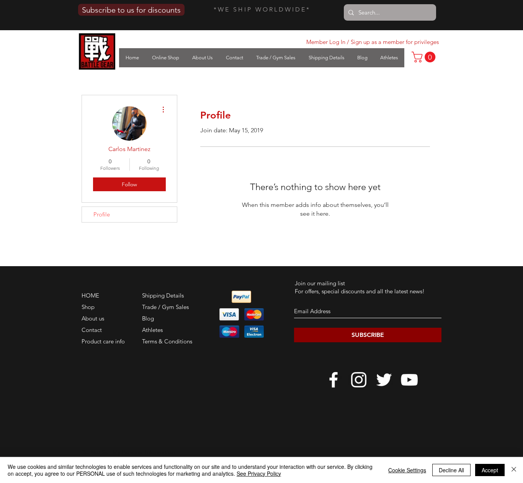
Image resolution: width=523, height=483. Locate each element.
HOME (90, 295)
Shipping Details (163, 295)
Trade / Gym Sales (165, 307)
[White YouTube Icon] (409, 379)
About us (93, 318)
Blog (148, 318)
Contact (92, 329)
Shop (88, 307)
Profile (101, 214)
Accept (490, 470)
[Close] (513, 470)
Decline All (451, 470)
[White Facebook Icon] (333, 379)
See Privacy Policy (259, 473)
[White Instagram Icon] (358, 379)
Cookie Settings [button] (407, 470)
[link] (425, 57)
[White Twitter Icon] (384, 379)
